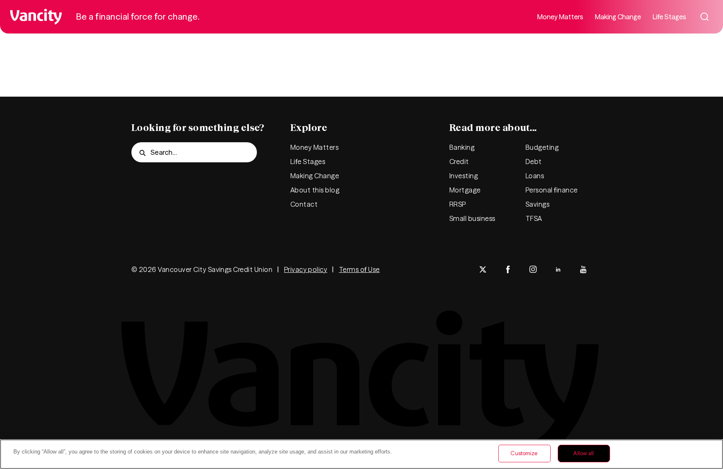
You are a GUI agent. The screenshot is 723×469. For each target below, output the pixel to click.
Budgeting (542, 147)
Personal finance (552, 190)
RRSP (457, 204)
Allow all (583, 453)
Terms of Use (359, 269)
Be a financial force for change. (138, 16)
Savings (537, 204)
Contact (304, 204)
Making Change (618, 17)
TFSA (534, 218)
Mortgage (465, 190)
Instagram (533, 269)
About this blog (314, 190)
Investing (463, 176)
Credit (459, 161)
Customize (524, 453)
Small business (472, 218)
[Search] (704, 16)
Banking (461, 147)
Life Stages (669, 17)
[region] (361, 454)
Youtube (583, 269)
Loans (535, 176)
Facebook (508, 269)
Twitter (482, 269)
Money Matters (560, 17)
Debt (534, 161)
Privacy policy (306, 269)
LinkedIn (558, 269)
